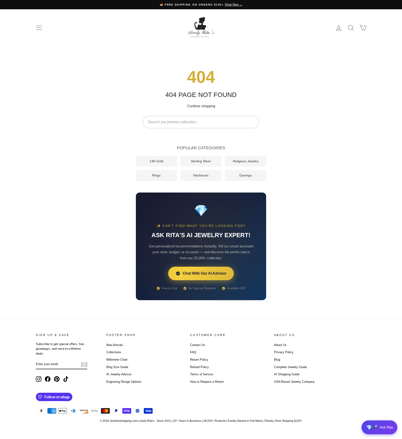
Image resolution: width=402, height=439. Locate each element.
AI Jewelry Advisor (118, 374)
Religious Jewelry (245, 161)
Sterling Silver (201, 161)
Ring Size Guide (117, 367)
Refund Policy (199, 367)
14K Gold (156, 161)
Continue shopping (201, 106)
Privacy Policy (284, 352)
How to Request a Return (207, 381)
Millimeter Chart (116, 359)
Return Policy (199, 359)
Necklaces (200, 175)
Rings (156, 175)
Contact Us (197, 345)
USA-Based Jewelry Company (294, 381)
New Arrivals (114, 345)
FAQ (193, 352)
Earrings (245, 175)
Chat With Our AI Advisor (204, 273)
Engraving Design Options (123, 381)
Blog (277, 359)
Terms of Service (201, 374)
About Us (280, 345)
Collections (113, 352)
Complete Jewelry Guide (290, 367)
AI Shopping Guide (286, 374)
